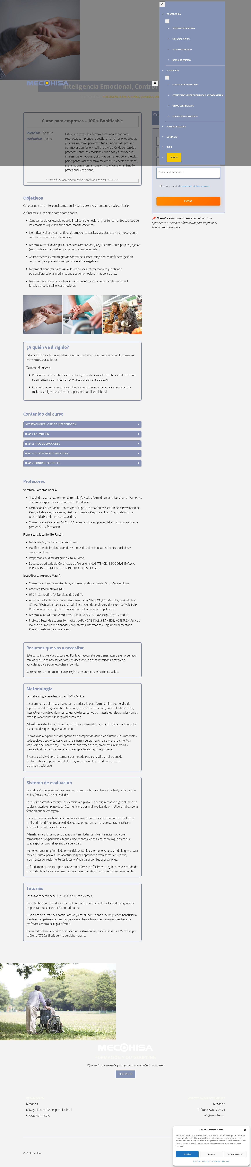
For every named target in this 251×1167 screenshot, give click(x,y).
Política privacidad (214, 1161)
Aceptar (187, 1154)
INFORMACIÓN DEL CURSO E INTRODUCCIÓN (50, 424)
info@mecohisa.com (214, 1115)
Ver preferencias (235, 1154)
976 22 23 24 (217, 1110)
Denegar (211, 1154)
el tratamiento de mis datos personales (193, 186)
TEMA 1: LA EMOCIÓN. (37, 434)
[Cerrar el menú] (162, 4)
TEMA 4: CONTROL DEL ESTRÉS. (43, 463)
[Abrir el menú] (155, 83)
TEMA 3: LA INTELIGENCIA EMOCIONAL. (47, 453)
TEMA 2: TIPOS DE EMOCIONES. (42, 443)
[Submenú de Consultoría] (167, 21)
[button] (245, 1129)
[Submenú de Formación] (167, 78)
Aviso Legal (226, 1161)
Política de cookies (199, 1161)
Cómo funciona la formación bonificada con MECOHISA (82, 180)
